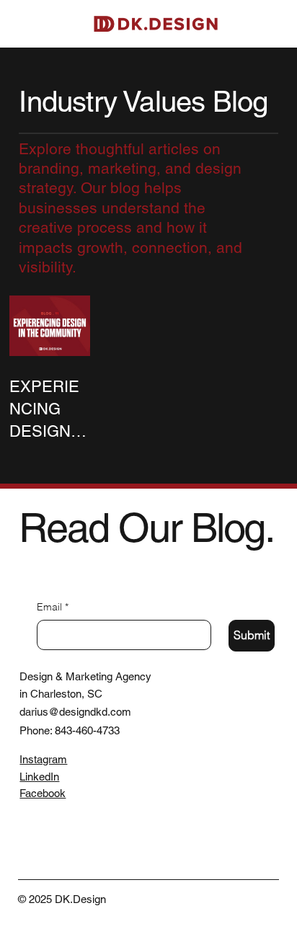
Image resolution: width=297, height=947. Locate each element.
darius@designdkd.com (75, 712)
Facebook (42, 793)
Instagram (43, 759)
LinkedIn (39, 776)
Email (52, 606)
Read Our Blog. (147, 527)
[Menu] (275, 23)
